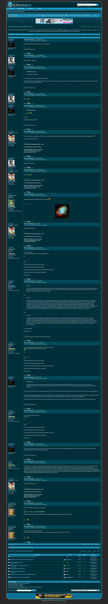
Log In (85, 6)
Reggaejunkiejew (69, 577)
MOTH (66, 571)
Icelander (40, 158)
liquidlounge (41, 55)
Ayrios (66, 556)
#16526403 (27, 171)
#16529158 (27, 480)
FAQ (68, 15)
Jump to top (11, 544)
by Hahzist (93, 572)
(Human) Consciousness (17, 562)
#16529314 (27, 527)
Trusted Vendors (47, 15)
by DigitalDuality (93, 557)
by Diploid (93, 566)
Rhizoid (67, 574)
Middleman (15, 585)
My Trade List (27, 275)
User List (73, 15)
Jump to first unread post (14, 37)
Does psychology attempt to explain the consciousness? (24, 556)
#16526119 (27, 56)
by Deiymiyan (93, 563)
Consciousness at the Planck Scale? (20, 565)
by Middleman (93, 578)
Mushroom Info (20, 8)
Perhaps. (30, 112)
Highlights (56, 15)
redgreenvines (41, 526)
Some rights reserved (61, 600)
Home (11, 8)
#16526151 (27, 68)
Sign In (11, 16)
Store (83, 15)
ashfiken (40, 281)
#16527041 (27, 225)
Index (94, 26)
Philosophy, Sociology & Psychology (25, 26)
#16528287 (27, 445)
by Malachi (93, 575)
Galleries (63, 15)
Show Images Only (12, 588)
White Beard (41, 39)
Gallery (39, 8)
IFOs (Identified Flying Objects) (18, 568)
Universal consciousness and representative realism (24, 574)
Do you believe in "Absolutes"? (19, 571)
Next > (94, 37)
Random (89, 15)
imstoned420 (68, 559)
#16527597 (27, 282)
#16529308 (27, 504)
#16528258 (27, 412)
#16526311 (27, 159)
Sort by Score (19, 588)
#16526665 (27, 195)
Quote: (29, 285)
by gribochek (93, 569)
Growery (95, 15)
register (67, 30)
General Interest (11, 26)
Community (30, 8)
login (61, 30)
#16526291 (27, 132)
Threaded (83, 26)
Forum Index (30, 15)
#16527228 (27, 249)
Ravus (39, 377)
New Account (79, 6)
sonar (39, 478)
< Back (87, 37)
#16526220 (27, 106)
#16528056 (27, 378)
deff (39, 223)
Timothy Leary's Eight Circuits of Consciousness (23, 559)
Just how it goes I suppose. (32, 73)
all (16, 563)
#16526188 (27, 95)
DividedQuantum (20, 585)
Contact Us (90, 6)
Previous (89, 26)
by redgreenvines (93, 560)
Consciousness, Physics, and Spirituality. (21, 577)
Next (98, 26)
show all (98, 37)
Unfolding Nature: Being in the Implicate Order (22, 34)
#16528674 (27, 462)
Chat (79, 15)
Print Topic (25, 588)
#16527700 (27, 344)
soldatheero (41, 342)
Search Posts (38, 15)
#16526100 (27, 40)
